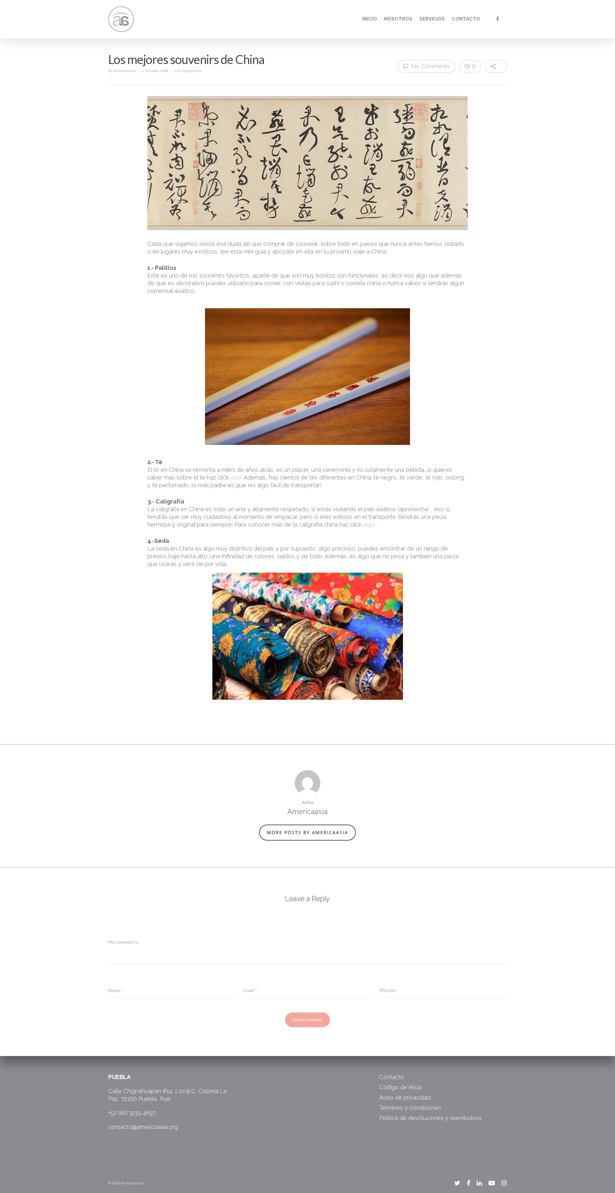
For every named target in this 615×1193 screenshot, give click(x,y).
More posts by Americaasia (307, 832)
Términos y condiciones (410, 1107)
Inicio (369, 19)
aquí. (236, 477)
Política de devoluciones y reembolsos (430, 1118)
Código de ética (400, 1087)
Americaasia (125, 71)
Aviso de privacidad (405, 1097)
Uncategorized (188, 71)
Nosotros (398, 19)
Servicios (432, 19)
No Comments (429, 66)
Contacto (466, 19)
